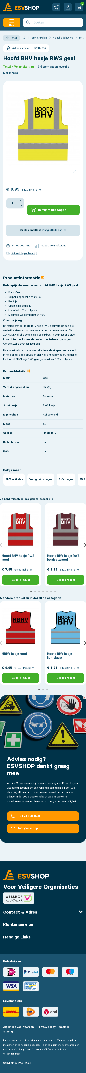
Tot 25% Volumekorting (18, 66)
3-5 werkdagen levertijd (53, 66)
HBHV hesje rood (14, 654)
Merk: (7, 73)
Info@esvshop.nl (29, 828)
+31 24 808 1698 (29, 816)
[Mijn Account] (68, 7)
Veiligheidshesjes (40, 479)
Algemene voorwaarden (18, 1026)
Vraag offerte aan (52, 230)
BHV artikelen (14, 479)
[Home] (24, 37)
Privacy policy (46, 1026)
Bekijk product (20, 579)
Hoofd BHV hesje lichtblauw (59, 656)
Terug (13, 37)
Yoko (14, 73)
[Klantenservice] (56, 7)
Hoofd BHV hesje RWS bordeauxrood (63, 558)
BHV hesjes (66, 479)
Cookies (64, 1026)
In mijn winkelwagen (52, 210)
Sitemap (8, 1031)
